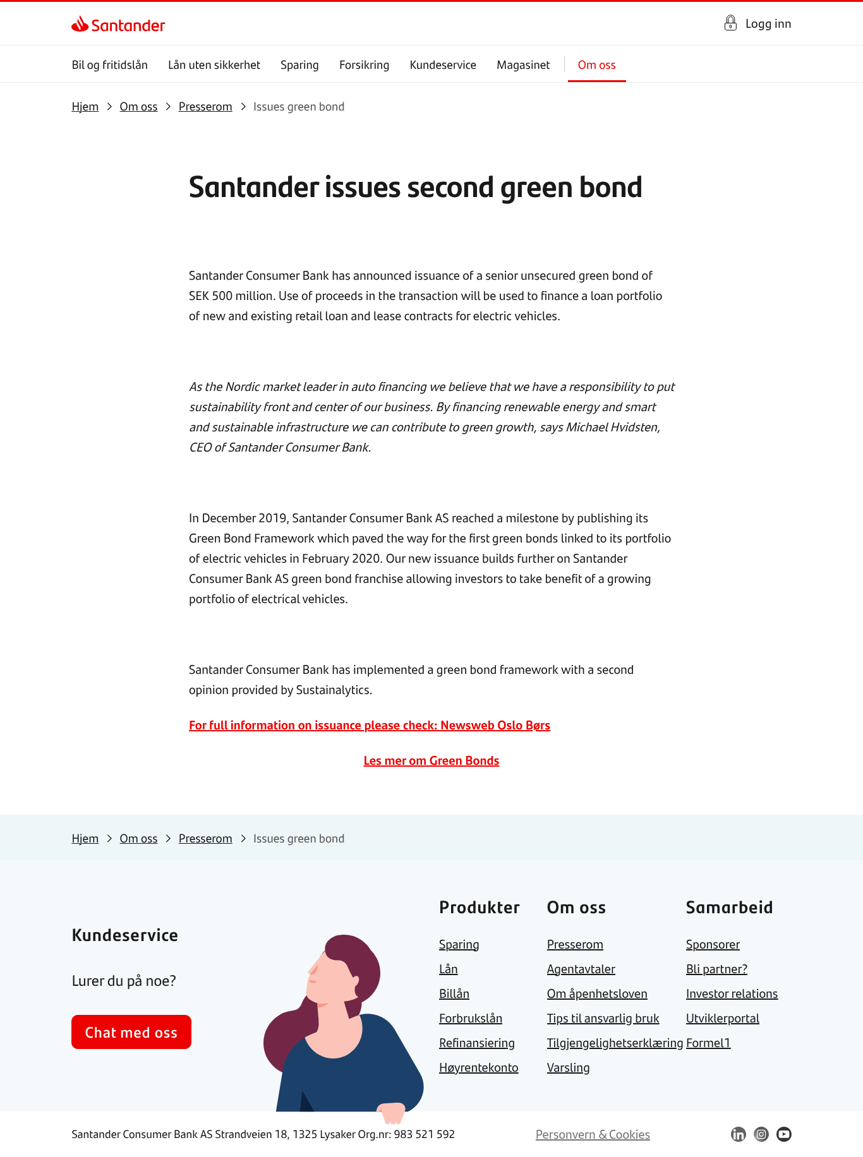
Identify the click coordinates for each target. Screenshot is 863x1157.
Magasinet (523, 64)
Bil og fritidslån (109, 64)
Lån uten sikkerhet (214, 64)
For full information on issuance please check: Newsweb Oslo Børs (369, 725)
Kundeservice (443, 64)
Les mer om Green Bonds (432, 760)
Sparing (300, 64)
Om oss (597, 64)
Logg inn (768, 23)
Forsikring (364, 64)
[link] (82, 23)
